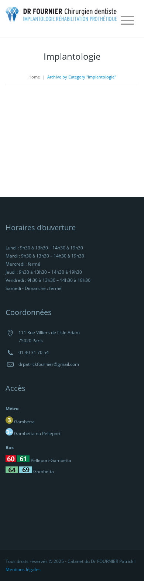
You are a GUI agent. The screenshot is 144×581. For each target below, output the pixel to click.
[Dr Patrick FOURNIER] (62, 14)
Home (34, 77)
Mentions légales (23, 569)
